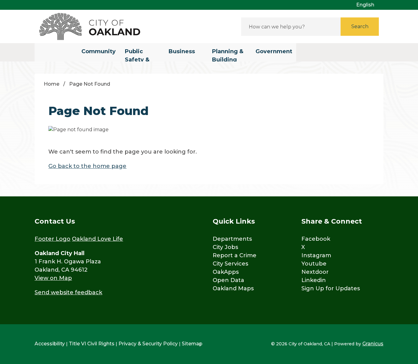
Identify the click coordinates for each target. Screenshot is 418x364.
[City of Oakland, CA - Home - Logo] (89, 26)
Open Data (228, 280)
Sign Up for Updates (330, 288)
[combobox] (367, 5)
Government (274, 51)
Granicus (372, 344)
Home (51, 84)
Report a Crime (234, 255)
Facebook (315, 239)
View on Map (53, 278)
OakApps (226, 272)
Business (182, 51)
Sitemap (192, 344)
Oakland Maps (233, 288)
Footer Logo (52, 239)
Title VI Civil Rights (91, 344)
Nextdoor (315, 272)
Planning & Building (227, 54)
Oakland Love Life (97, 239)
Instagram (316, 255)
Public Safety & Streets (137, 54)
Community (98, 51)
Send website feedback (68, 292)
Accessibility (50, 344)
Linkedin (313, 280)
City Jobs (225, 247)
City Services (230, 263)
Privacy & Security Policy (148, 344)
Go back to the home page (87, 166)
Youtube (314, 263)
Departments (232, 239)
